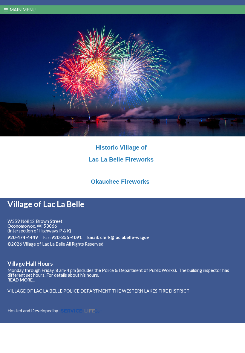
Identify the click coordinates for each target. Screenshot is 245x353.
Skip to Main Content (129, 244)
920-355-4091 (66, 237)
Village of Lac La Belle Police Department (59, 290)
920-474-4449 (22, 237)
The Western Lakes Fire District (150, 290)
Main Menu (22, 9)
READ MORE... (21, 279)
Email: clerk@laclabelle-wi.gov (118, 237)
